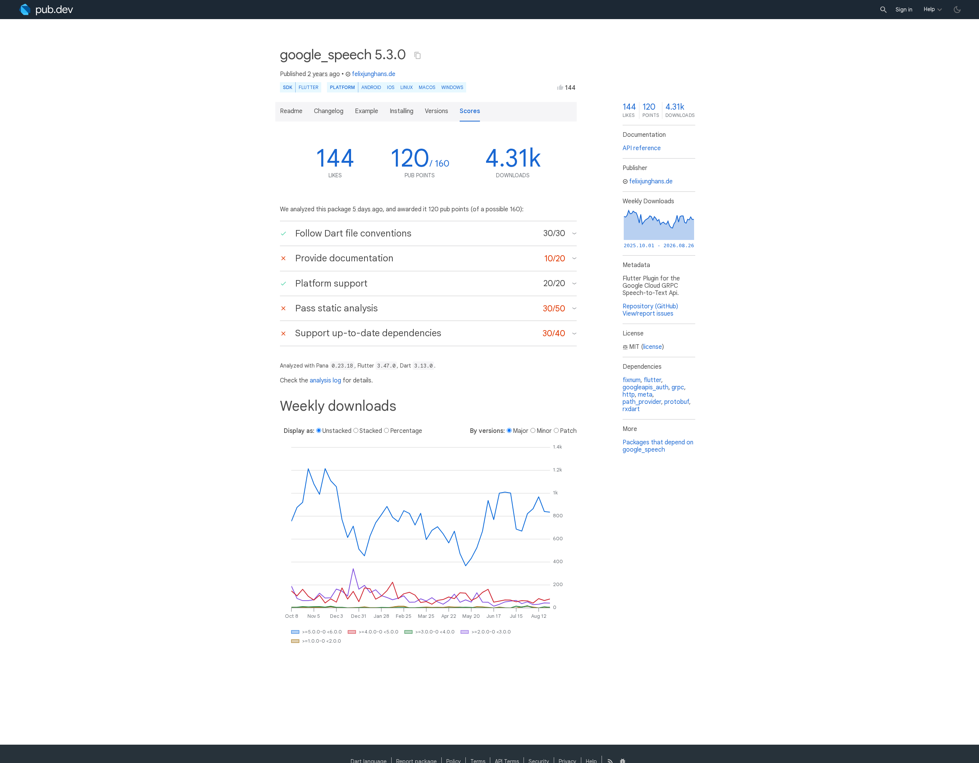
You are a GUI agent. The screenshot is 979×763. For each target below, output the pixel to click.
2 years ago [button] (323, 74)
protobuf (676, 402)
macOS (427, 87)
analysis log (325, 380)
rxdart (631, 409)
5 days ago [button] (368, 209)
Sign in (904, 9)
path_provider (642, 402)
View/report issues (648, 314)
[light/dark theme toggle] (957, 9)
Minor (544, 431)
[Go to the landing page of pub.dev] (46, 9)
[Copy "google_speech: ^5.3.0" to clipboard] (417, 55)
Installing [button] (401, 111)
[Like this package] (560, 87)
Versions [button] (436, 111)
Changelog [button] (328, 111)
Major (521, 431)
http (629, 395)
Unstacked (336, 431)
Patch (568, 431)
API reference (642, 148)
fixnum (632, 380)
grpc (678, 387)
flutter (652, 380)
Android (371, 87)
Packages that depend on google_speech (658, 446)
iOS (390, 87)
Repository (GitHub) (650, 306)
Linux (406, 87)
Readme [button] (291, 111)
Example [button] (366, 111)
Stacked (370, 431)
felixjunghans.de (373, 74)
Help (929, 9)
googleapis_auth (645, 387)
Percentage (406, 431)
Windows (452, 87)
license (652, 347)
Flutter (308, 87)
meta (645, 395)
